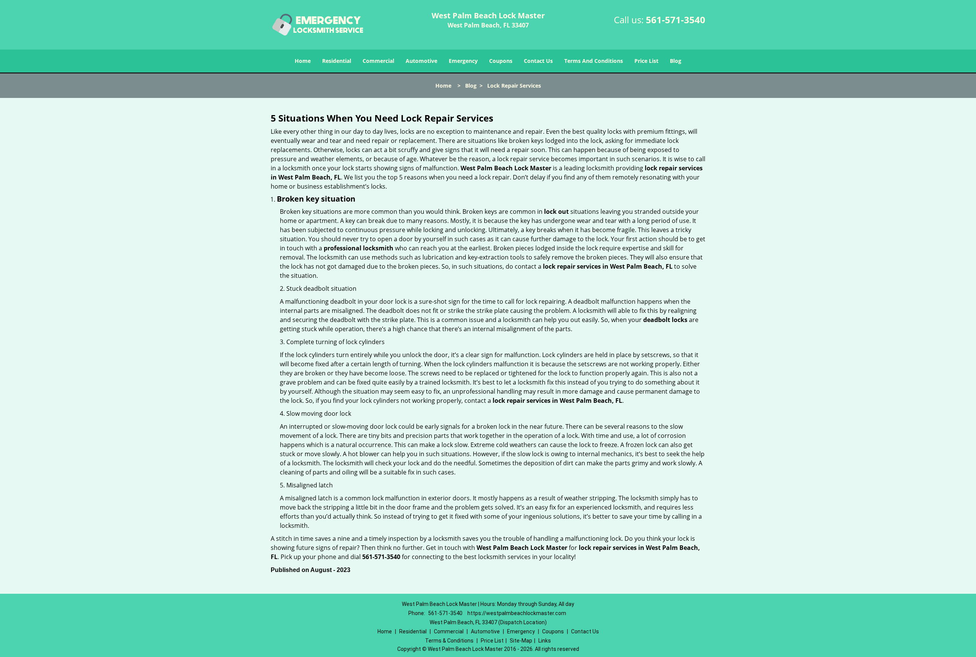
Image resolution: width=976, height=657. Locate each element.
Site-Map (521, 641)
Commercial (378, 60)
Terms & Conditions (449, 641)
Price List (646, 60)
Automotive (421, 60)
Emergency (463, 60)
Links (544, 641)
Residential (336, 60)
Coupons (500, 60)
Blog (675, 60)
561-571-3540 (675, 19)
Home (303, 60)
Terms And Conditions (593, 60)
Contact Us (538, 60)
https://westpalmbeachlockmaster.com (516, 613)
